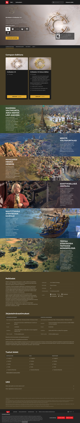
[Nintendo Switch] (8, 33)
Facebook (65, 294)
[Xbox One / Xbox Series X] (22, 29)
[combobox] (58, 2)
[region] (40, 418)
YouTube (54, 294)
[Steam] (8, 29)
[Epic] (12, 29)
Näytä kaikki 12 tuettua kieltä (13, 372)
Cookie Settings (53, 417)
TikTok (61, 296)
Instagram (54, 296)
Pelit (11, 2)
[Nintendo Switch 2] (27, 29)
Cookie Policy (25, 421)
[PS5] (17, 29)
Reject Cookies (69, 417)
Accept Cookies (61, 417)
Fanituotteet (19, 2)
